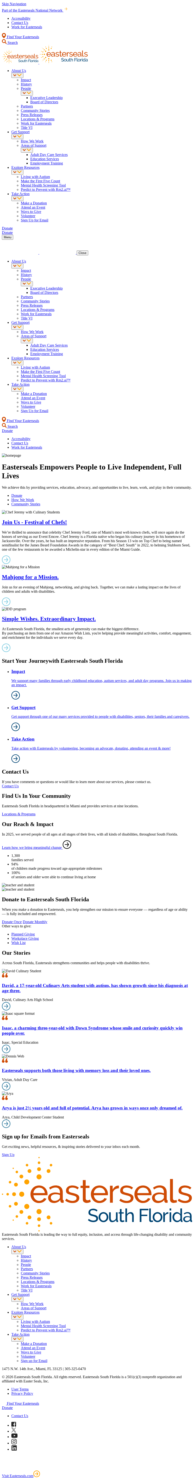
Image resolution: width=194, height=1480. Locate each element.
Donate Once (12, 922)
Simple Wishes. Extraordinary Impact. (49, 619)
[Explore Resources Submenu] (17, 172)
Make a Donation (34, 203)
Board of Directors (44, 102)
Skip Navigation (14, 4)
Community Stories (35, 110)
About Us (18, 71)
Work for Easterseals (26, 27)
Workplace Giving (25, 938)
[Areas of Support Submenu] (27, 150)
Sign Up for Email (34, 220)
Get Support (20, 132)
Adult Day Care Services (49, 155)
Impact (26, 80)
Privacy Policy (22, 1393)
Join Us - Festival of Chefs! (34, 522)
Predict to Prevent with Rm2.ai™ (46, 190)
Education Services (44, 159)
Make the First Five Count (40, 181)
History (26, 84)
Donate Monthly (35, 922)
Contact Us (19, 23)
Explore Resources (25, 167)
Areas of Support (33, 145)
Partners (27, 106)
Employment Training (46, 163)
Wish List (18, 943)
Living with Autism (35, 177)
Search (12, 43)
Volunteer (28, 216)
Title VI (26, 128)
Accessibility (21, 18)
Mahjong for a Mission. (30, 577)
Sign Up (8, 1155)
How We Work (32, 141)
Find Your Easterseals (22, 37)
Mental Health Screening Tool (43, 185)
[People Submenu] (27, 93)
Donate (16, 495)
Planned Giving (23, 934)
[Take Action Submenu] (17, 198)
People (26, 88)
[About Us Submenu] (17, 75)
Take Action (20, 194)
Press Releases (32, 115)
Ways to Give (31, 212)
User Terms (20, 1389)
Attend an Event (33, 207)
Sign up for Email (34, 1361)
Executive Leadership (46, 98)
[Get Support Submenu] (17, 136)
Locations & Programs (37, 119)
